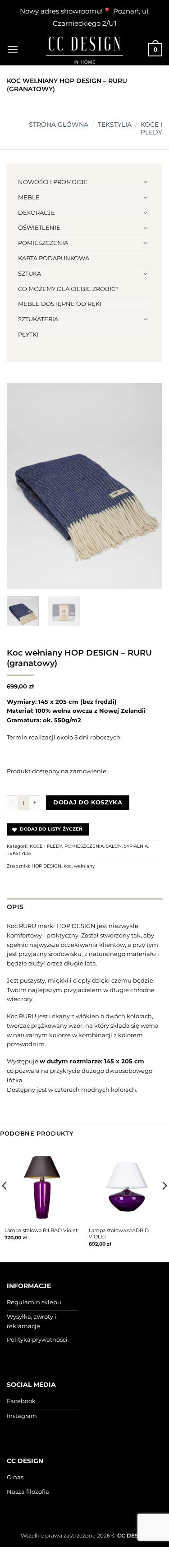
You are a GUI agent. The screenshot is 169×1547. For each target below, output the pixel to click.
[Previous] (21, 486)
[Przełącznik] (145, 181)
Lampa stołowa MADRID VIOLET (119, 1233)
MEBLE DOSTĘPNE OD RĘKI (59, 303)
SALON (114, 846)
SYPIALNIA (136, 846)
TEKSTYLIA (115, 124)
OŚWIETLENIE (39, 227)
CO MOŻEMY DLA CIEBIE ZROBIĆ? (68, 288)
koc (68, 866)
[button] (13, 49)
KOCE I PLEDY (151, 128)
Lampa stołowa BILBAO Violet (41, 1230)
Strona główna (58, 124)
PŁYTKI (28, 334)
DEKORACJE (36, 212)
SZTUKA (29, 273)
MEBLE (29, 197)
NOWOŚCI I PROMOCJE (53, 181)
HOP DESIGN (46, 866)
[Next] (148, 486)
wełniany (84, 866)
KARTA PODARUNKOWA (53, 258)
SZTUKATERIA (38, 319)
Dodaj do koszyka (87, 802)
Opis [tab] (15, 907)
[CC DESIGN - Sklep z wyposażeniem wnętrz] (85, 49)
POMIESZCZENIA (43, 242)
